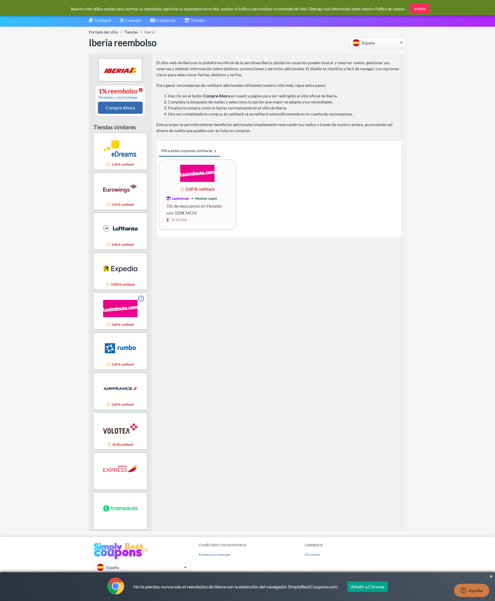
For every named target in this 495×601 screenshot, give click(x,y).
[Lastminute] (197, 172)
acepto (420, 8)
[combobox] (162, 22)
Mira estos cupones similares (188, 150)
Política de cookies (390, 9)
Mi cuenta (312, 554)
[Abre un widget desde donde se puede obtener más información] (471, 591)
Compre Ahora (120, 107)
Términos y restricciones (118, 97)
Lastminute (180, 198)
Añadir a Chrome (367, 586)
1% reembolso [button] (118, 93)
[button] (377, 42)
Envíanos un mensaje (214, 554)
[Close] (491, 577)
